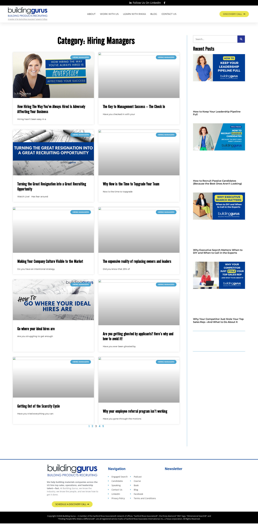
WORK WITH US (109, 14)
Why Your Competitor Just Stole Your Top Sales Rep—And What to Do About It (218, 320)
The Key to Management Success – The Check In (134, 106)
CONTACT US (169, 14)
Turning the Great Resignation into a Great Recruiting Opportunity (51, 186)
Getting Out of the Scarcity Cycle (38, 406)
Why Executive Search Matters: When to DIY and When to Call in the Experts (217, 251)
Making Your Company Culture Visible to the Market (50, 261)
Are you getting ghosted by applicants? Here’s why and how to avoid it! (138, 336)
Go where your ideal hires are (36, 328)
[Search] (241, 39)
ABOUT (91, 14)
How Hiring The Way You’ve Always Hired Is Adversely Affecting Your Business (51, 109)
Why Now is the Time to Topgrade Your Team (131, 183)
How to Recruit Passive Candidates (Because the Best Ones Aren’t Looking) (217, 182)
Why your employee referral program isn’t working (135, 411)
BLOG (153, 14)
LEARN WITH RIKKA (134, 14)
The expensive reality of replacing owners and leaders (137, 261)
